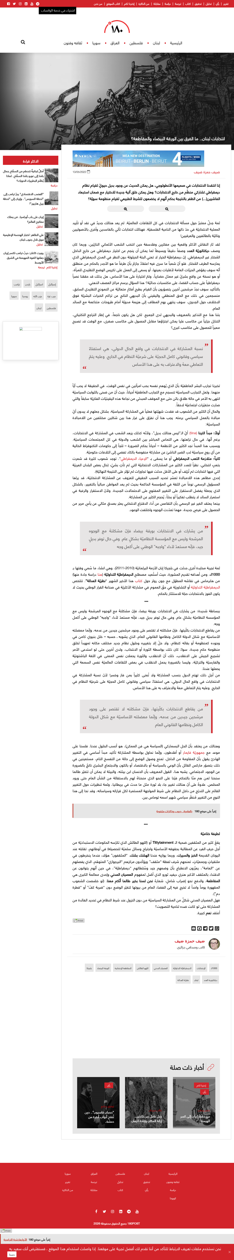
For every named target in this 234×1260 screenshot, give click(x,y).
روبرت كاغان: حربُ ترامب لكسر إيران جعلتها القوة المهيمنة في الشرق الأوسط (23, 257)
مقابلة (157, 3)
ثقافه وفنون (73, 42)
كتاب (188, 3)
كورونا (173, 1198)
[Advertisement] (146, 1033)
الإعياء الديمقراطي (134, 458)
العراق (115, 42)
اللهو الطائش (142, 968)
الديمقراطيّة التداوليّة (205, 586)
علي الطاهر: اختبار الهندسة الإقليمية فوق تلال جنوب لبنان (23, 237)
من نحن (98, 3)
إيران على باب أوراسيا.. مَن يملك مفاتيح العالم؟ (25, 219)
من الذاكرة (144, 3)
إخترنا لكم (129, 3)
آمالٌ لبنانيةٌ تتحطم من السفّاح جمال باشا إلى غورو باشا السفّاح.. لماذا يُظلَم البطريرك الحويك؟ (23, 175)
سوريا (96, 42)
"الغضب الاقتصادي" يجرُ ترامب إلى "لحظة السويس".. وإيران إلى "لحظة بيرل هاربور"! (23, 198)
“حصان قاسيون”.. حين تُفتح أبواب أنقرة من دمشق (99, 1116)
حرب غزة (52, 296)
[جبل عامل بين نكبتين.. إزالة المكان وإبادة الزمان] (146, 1102)
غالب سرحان (155, 1110)
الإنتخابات (201, 968)
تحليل (209, 3)
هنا (100, 574)
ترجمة (178, 3)
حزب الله (37, 296)
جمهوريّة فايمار (194, 752)
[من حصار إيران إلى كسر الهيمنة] (194, 1102)
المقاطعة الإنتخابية (123, 968)
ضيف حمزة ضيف (207, 172)
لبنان (156, 42)
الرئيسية (176, 42)
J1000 (214, 968)
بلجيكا (89, 968)
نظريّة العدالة (183, 980)
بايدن (27, 284)
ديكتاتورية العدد (210, 980)
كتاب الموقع (113, 3)
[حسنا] (229, 1252)
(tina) (193, 432)
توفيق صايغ (107, 1106)
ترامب (17, 284)
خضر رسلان (204, 1110)
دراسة (168, 3)
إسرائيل (52, 284)
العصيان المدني (161, 968)
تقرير (226, 3)
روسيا (25, 296)
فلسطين (136, 42)
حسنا (12, 1254)
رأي (217, 3)
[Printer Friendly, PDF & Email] (79, 921)
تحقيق (198, 3)
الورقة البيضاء (103, 968)
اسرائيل (39, 284)
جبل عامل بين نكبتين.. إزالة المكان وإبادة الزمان (146, 1118)
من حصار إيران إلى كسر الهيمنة (195, 1118)
